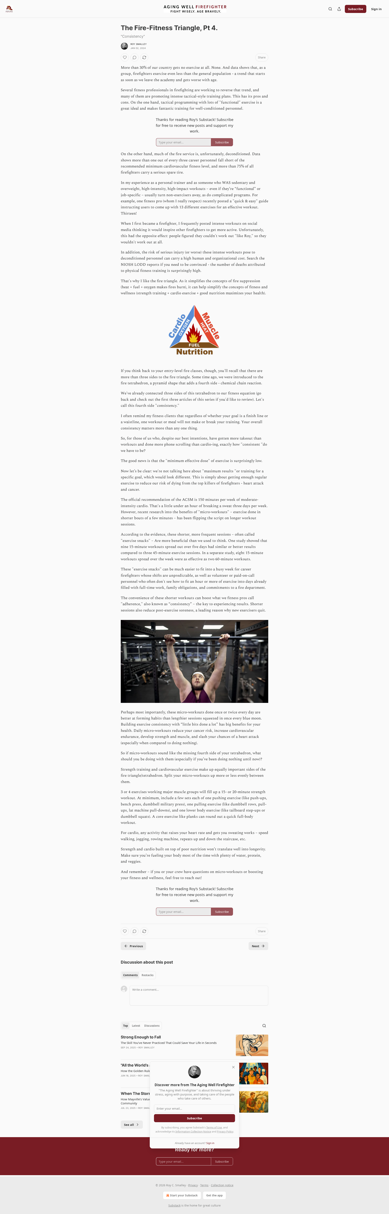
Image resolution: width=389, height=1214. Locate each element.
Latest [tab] (136, 1026)
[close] (233, 1067)
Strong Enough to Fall (141, 1037)
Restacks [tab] (147, 975)
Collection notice (222, 1185)
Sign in (376, 9)
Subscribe (355, 9)
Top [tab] (125, 1026)
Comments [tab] (130, 975)
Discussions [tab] (151, 1026)
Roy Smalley (138, 44)
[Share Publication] (339, 9)
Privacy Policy (225, 1131)
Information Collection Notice (193, 1131)
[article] (194, 1045)
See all (129, 1125)
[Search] (330, 9)
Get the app (214, 1195)
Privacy (193, 1185)
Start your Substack (184, 1195)
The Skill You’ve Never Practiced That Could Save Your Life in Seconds (169, 1043)
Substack (174, 1205)
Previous (136, 946)
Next (255, 946)
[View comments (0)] (134, 57)
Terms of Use (214, 1127)
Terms (204, 1185)
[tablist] (138, 975)
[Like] (125, 57)
